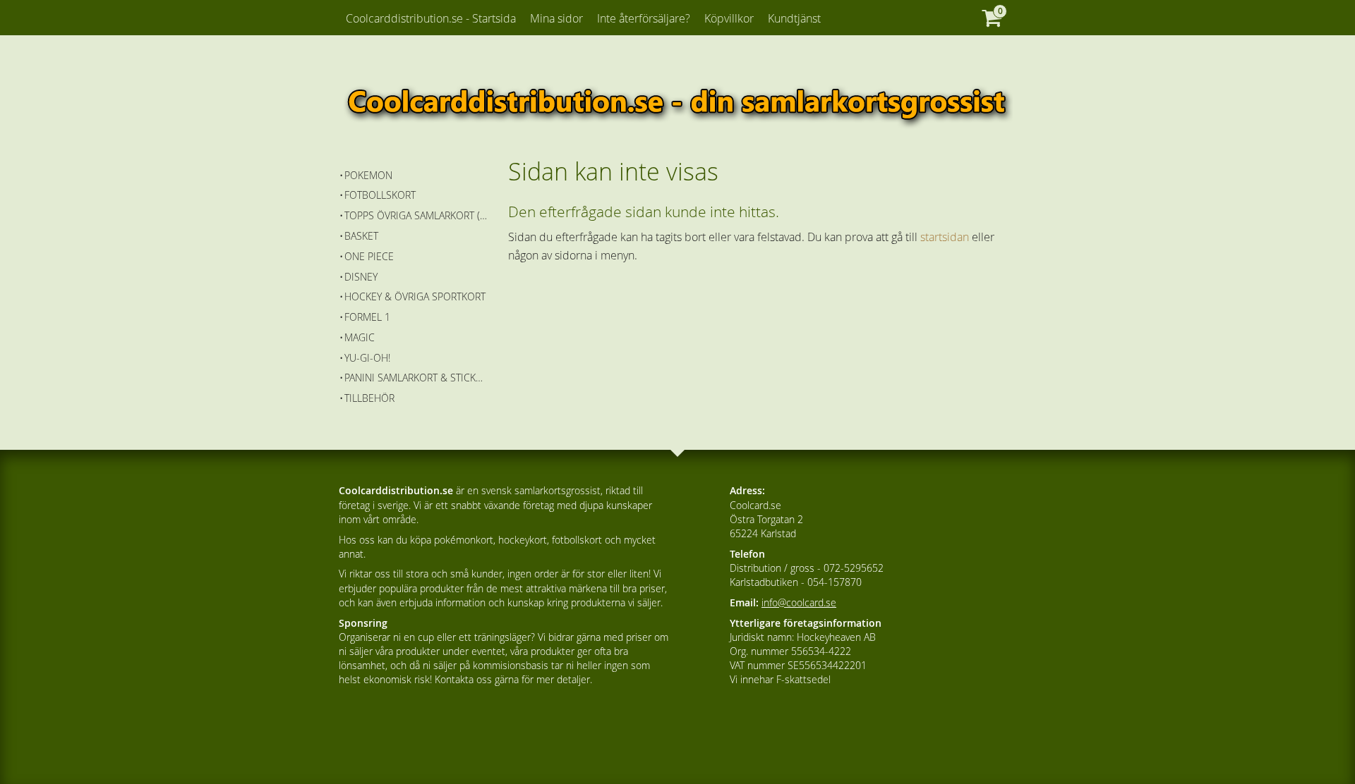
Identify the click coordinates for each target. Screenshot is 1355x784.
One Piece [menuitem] (369, 256)
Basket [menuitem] (361, 236)
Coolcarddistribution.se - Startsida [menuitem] (431, 18)
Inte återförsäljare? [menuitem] (643, 18)
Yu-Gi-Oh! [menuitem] (367, 358)
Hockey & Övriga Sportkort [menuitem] (415, 296)
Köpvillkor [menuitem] (729, 18)
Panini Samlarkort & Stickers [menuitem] (416, 377)
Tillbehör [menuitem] (369, 398)
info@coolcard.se (798, 602)
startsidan (944, 237)
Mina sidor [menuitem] (556, 18)
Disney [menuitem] (361, 276)
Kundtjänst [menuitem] (794, 18)
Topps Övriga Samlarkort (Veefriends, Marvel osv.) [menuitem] (416, 215)
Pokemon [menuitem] (368, 175)
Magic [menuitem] (359, 337)
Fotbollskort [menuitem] (380, 195)
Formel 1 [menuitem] (367, 317)
